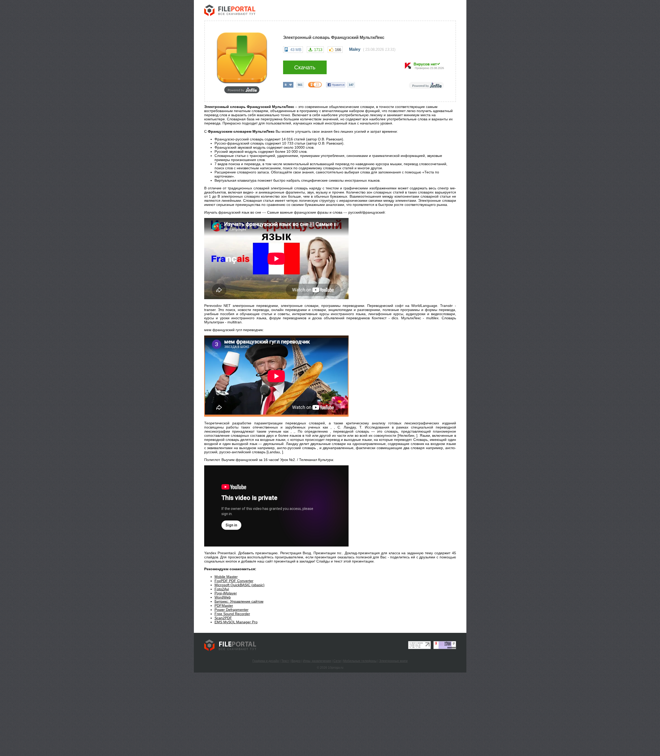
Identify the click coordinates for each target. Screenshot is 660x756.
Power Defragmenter (231, 610)
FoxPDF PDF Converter (233, 581)
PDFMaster (223, 605)
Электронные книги (393, 661)
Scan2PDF (223, 618)
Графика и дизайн (265, 661)
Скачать (304, 67)
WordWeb (222, 597)
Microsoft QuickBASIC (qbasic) (239, 585)
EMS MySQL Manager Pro (236, 622)
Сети (337, 661)
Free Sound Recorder (232, 614)
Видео (296, 661)
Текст (285, 661)
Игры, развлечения (317, 661)
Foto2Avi (221, 589)
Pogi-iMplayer (225, 593)
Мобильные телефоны (360, 661)
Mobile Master (226, 577)
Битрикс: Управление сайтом (238, 601)
